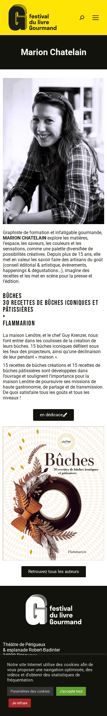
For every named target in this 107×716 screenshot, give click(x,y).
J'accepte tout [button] (71, 691)
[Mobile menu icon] (95, 17)
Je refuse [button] (19, 703)
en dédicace (51, 414)
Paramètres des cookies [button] (30, 691)
